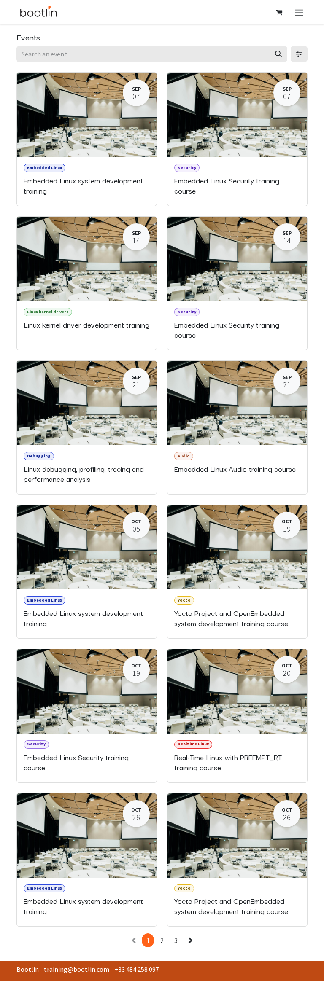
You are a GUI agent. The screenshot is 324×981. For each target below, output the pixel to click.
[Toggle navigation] (299, 12)
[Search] (278, 54)
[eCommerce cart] (278, 12)
